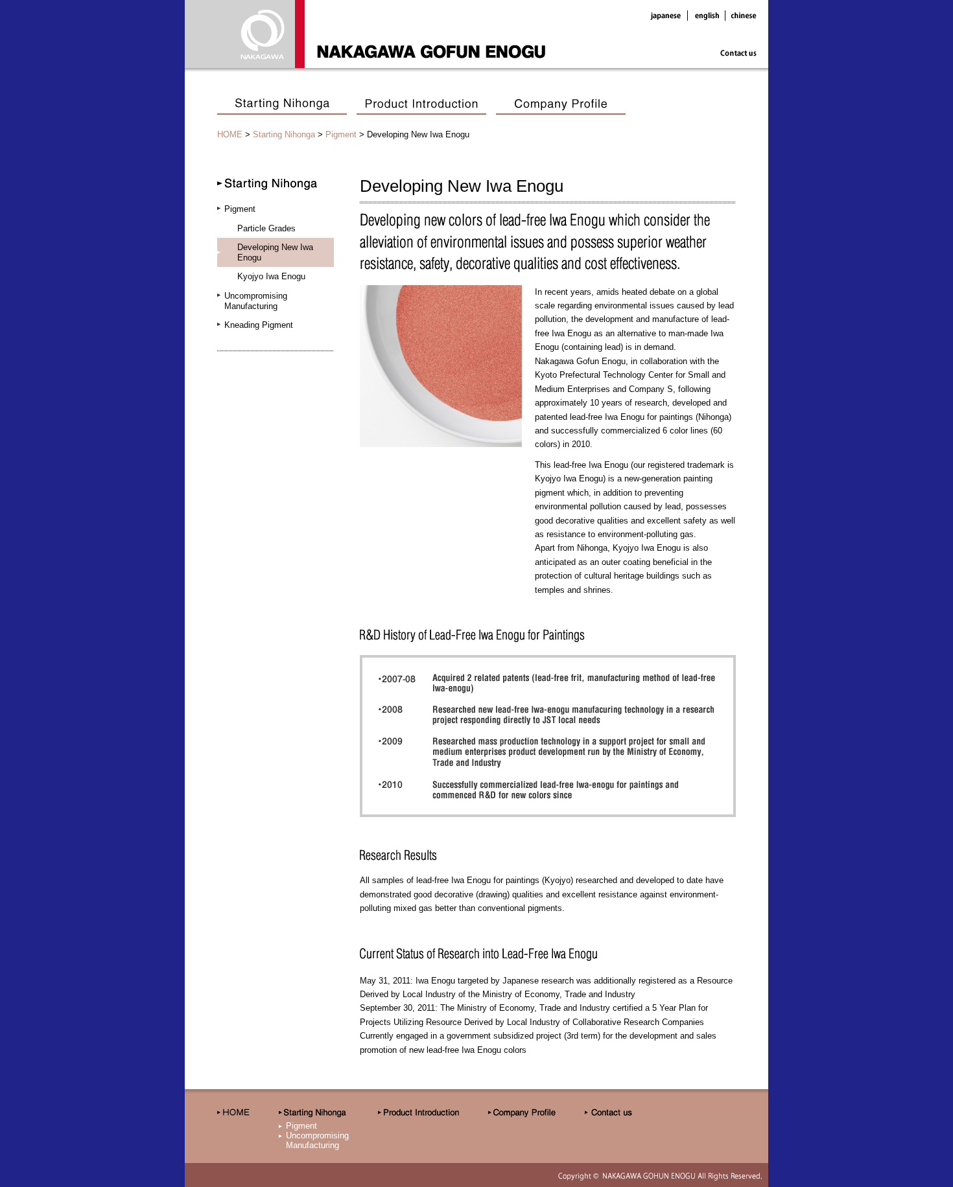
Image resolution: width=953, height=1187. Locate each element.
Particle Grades (266, 228)
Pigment (341, 134)
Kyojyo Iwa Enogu (271, 276)
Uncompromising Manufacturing (255, 301)
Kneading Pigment (258, 325)
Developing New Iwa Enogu (275, 252)
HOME (229, 134)
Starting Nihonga (284, 134)
